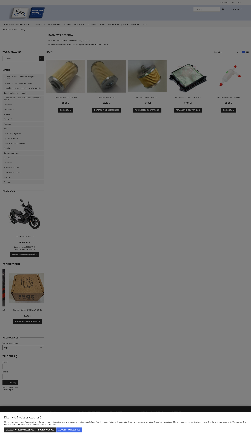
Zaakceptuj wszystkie (69, 430)
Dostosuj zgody (46, 430)
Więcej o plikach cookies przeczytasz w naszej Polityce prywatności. (30, 424)
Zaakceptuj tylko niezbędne (20, 430)
